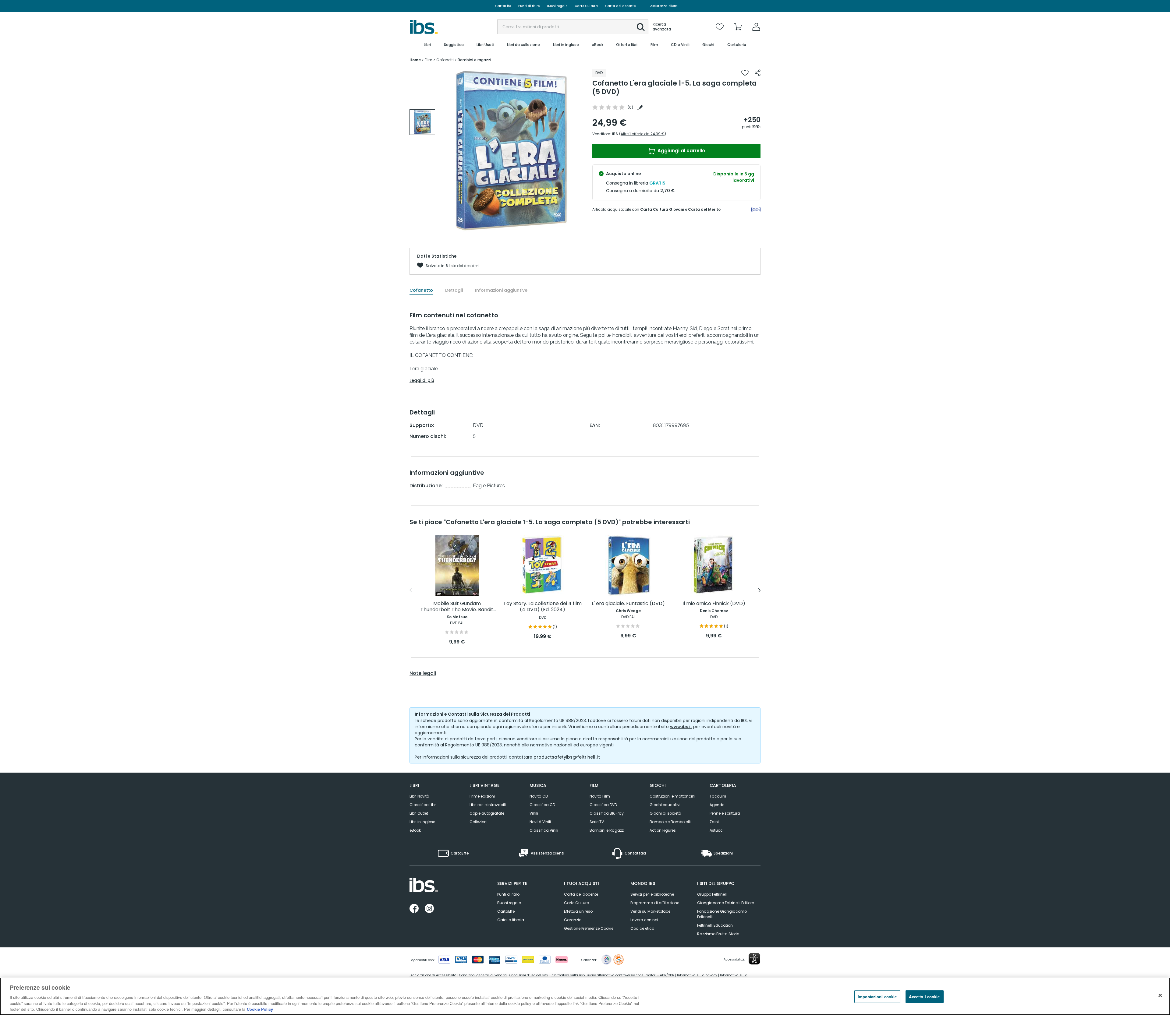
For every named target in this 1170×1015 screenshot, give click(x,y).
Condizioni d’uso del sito (528, 975)
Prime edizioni (482, 796)
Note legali (423, 673)
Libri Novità (419, 796)
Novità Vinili (540, 821)
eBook (415, 830)
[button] (640, 27)
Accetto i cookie (924, 996)
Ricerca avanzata (662, 27)
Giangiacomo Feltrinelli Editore (725, 902)
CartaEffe (503, 6)
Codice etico (642, 928)
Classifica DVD (603, 804)
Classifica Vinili (544, 830)
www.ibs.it (681, 727)
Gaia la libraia (510, 919)
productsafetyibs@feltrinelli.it (567, 757)
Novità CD (539, 796)
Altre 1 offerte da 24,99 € (643, 133)
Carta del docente (620, 6)
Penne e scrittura (725, 813)
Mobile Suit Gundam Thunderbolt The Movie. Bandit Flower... (456, 607)
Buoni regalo (557, 6)
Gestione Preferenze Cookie (588, 928)
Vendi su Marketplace (650, 911)
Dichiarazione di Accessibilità (433, 975)
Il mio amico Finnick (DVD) (713, 604)
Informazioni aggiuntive (501, 290)
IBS (615, 133)
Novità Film (600, 796)
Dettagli (454, 290)
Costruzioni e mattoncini (672, 796)
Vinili (534, 813)
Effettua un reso (578, 911)
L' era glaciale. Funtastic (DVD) (628, 604)
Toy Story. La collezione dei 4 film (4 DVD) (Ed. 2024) (542, 607)
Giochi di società (665, 813)
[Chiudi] (1160, 995)
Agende (717, 804)
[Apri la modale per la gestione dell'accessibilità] (754, 959)
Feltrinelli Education (715, 925)
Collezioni (479, 821)
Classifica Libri (423, 804)
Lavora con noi (644, 919)
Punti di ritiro (529, 6)
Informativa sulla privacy (697, 975)
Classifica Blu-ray (607, 813)
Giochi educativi (665, 804)
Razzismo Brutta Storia (718, 933)
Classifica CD (542, 804)
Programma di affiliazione (654, 902)
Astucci (717, 830)
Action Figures (663, 830)
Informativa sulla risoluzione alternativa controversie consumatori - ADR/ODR (612, 975)
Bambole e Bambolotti (670, 821)
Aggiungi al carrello (680, 150)
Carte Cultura (586, 6)
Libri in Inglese (422, 821)
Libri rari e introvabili (488, 804)
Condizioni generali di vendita (483, 975)
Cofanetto (421, 290)
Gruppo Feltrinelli (712, 894)
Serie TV (597, 821)
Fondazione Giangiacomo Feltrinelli (722, 914)
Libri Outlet (419, 813)
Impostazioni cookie (877, 996)
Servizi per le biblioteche (652, 894)
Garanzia (573, 919)
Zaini (714, 821)
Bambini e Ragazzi (607, 830)
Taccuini (718, 796)
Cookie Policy (260, 1009)
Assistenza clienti (664, 6)
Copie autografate (487, 813)
